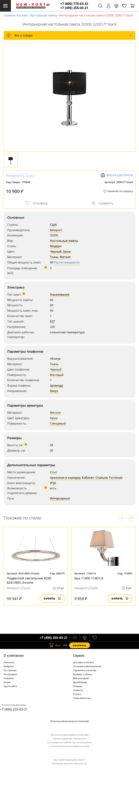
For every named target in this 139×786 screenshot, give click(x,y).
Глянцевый (58, 423)
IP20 (53, 483)
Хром (67, 252)
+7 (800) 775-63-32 (74, 4)
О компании (14, 655)
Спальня (102, 478)
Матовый (57, 375)
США (28, 176)
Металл (65, 257)
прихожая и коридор (65, 478)
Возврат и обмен (82, 674)
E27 (52, 321)
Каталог (22, 15)
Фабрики (9, 666)
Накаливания (59, 294)
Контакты (9, 662)
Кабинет (88, 478)
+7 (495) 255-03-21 (74, 8)
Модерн (56, 246)
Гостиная (115, 478)
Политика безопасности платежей (69, 721)
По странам (10, 670)
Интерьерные (60, 498)
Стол (53, 472)
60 (51, 305)
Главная (9, 15)
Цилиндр (56, 385)
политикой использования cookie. (70, 746)
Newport (14, 175)
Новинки (9, 678)
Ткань (54, 257)
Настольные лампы (43, 15)
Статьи (77, 694)
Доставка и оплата (83, 662)
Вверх (54, 391)
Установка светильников (87, 666)
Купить (49, 598)
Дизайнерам (80, 682)
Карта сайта (10, 686)
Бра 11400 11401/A (88, 578)
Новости (78, 690)
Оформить (79, 645)
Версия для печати (119, 175)
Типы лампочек (82, 698)
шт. (58, 645)
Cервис (79, 655)
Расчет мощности (67, 262)
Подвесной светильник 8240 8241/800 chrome (29, 580)
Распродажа (10, 674)
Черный (56, 252)
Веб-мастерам (81, 678)
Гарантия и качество (84, 670)
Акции (7, 682)
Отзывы (77, 686)
